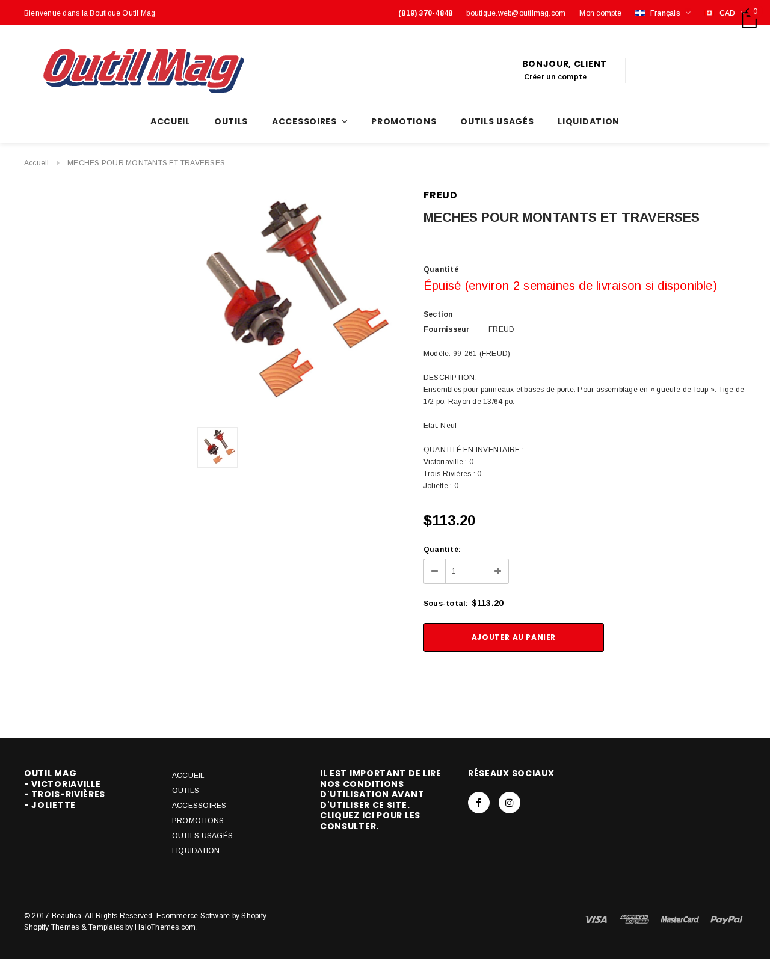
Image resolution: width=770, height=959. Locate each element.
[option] (285, 303)
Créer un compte (555, 77)
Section (438, 314)
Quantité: (442, 549)
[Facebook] (479, 802)
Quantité (441, 269)
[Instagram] (509, 802)
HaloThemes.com (165, 927)
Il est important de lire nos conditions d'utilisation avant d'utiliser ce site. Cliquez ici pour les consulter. (381, 799)
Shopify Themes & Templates (73, 927)
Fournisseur (447, 329)
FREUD (441, 195)
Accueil (36, 163)
